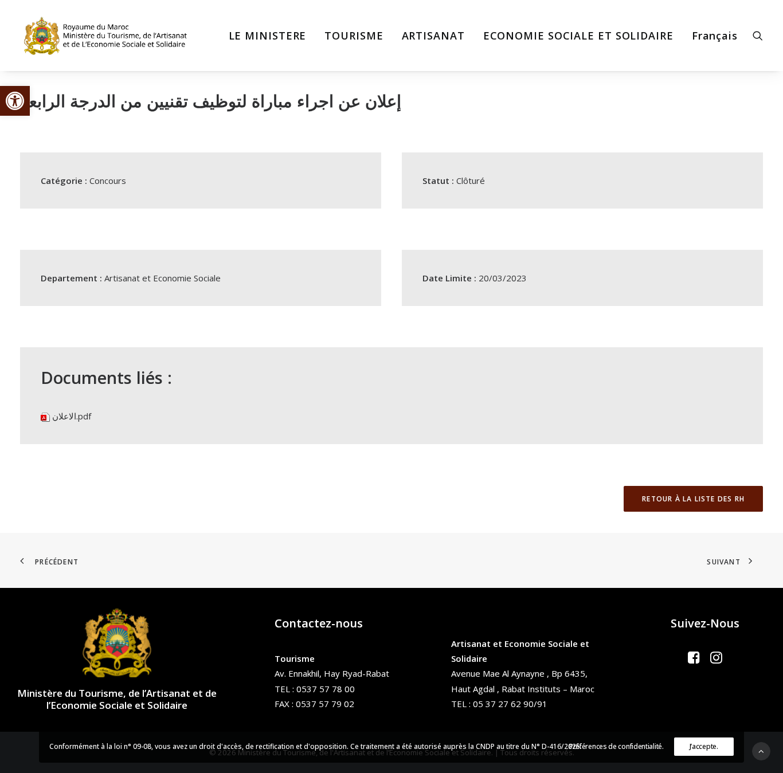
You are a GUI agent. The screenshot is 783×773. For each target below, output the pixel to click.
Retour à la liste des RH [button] (693, 499)
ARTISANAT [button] (433, 35)
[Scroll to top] (761, 750)
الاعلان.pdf (71, 416)
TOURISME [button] (353, 35)
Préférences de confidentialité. (616, 746)
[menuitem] (268, 35)
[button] (15, 101)
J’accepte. (704, 746)
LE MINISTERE (268, 35)
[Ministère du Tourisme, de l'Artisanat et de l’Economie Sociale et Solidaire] (109, 35)
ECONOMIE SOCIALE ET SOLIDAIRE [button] (578, 35)
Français (715, 35)
